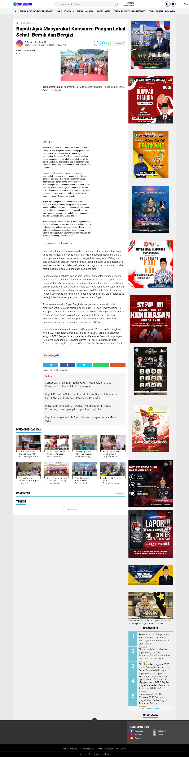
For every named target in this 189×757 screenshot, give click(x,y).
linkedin (99, 749)
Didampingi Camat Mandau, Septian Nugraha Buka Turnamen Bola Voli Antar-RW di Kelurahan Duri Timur (154, 654)
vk (117, 749)
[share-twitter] (102, 43)
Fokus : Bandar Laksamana (162, 11)
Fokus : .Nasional (85, 11)
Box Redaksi (88, 749)
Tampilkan (119, 493)
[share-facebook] (96, 43)
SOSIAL (123, 749)
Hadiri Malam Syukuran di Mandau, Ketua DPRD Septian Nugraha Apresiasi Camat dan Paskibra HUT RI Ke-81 (154, 684)
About (65, 749)
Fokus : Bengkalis (65, 11)
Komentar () (119, 43)
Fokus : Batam (104, 11)
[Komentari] (118, 365)
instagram (109, 749)
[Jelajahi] (185, 4)
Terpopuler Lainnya (150, 709)
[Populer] (173, 4)
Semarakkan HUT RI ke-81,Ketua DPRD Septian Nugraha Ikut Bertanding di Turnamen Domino (153, 699)
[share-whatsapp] (108, 43)
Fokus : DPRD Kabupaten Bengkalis (36, 11)
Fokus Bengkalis (27, 23)
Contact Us (75, 749)
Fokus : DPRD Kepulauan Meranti (129, 11)
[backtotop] (94, 721)
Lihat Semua (71, 509)
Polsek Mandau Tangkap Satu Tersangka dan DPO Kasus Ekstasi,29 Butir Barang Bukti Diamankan (154, 639)
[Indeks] (167, 4)
